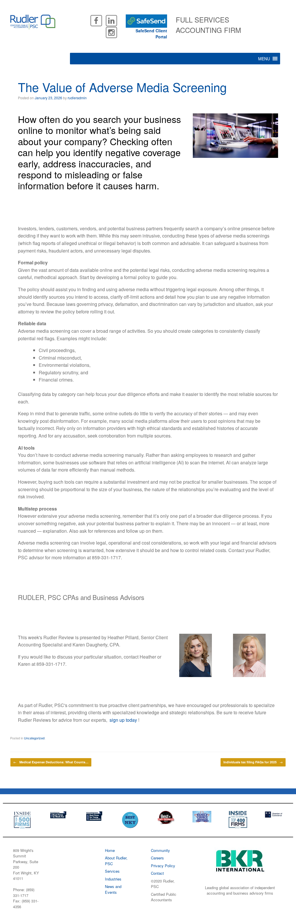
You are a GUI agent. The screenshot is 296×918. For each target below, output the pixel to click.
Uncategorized (34, 738)
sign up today (123, 720)
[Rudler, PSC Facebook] (96, 20)
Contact (157, 873)
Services (112, 871)
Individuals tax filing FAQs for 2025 (253, 762)
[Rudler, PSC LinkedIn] (111, 20)
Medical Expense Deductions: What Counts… (50, 762)
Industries (113, 879)
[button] (264, 58)
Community (160, 850)
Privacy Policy (163, 865)
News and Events (113, 889)
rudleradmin (77, 97)
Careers (157, 858)
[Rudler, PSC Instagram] (111, 32)
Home (110, 850)
